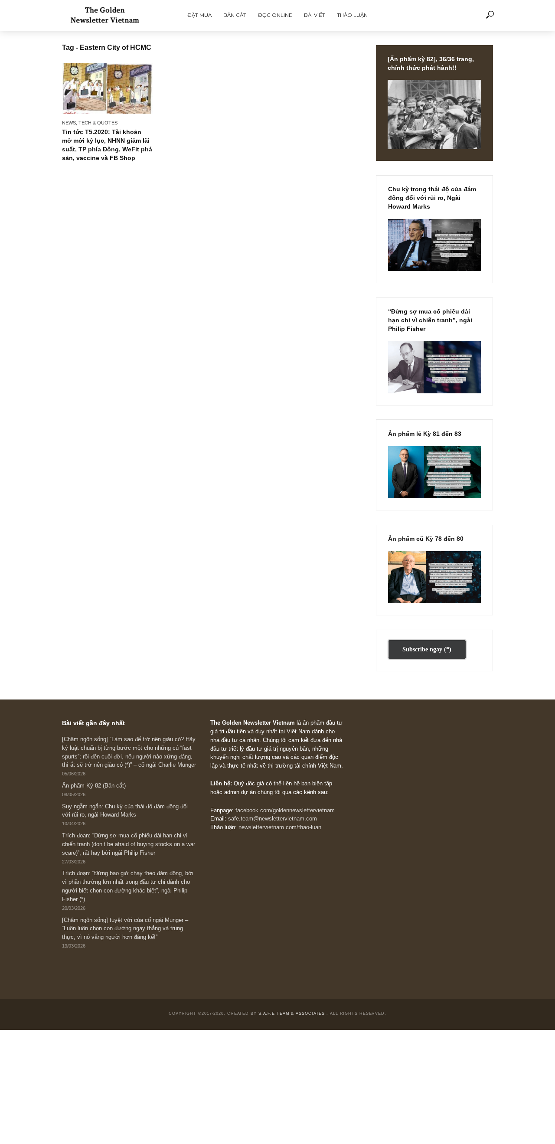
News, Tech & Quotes (90, 122)
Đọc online (275, 15)
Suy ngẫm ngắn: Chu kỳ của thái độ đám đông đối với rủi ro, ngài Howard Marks (125, 811)
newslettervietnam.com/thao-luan (279, 827)
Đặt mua (199, 15)
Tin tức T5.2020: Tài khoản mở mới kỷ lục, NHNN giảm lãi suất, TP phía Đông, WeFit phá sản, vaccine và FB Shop (107, 144)
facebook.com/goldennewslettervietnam (285, 810)
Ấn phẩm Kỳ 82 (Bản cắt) (94, 786)
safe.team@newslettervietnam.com (272, 819)
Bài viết (314, 15)
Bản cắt (234, 15)
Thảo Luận (352, 15)
